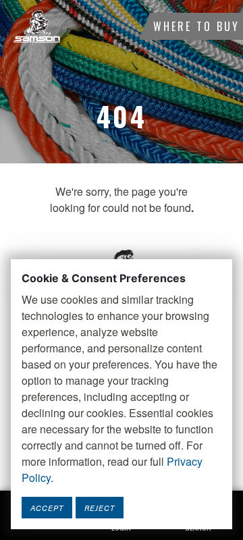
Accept (46, 508)
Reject (99, 508)
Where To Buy (196, 26)
